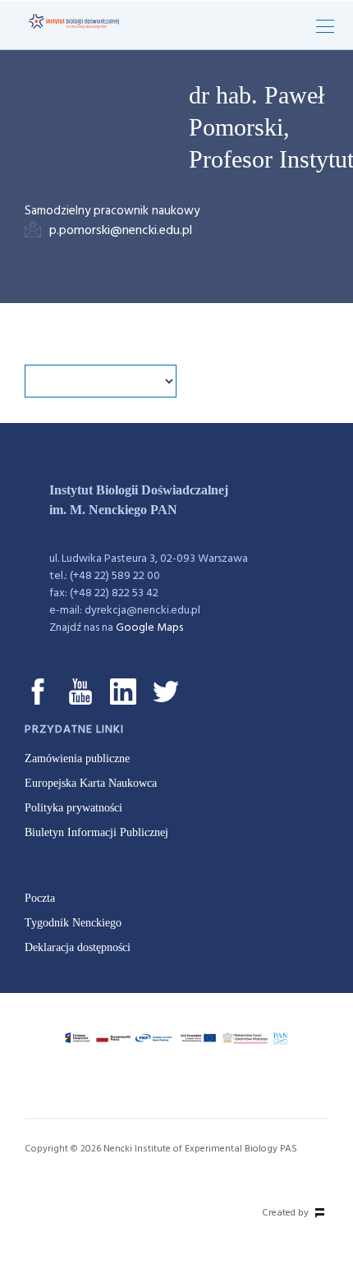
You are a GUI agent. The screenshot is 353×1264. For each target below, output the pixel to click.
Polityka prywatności (73, 808)
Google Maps (149, 627)
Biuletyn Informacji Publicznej (96, 832)
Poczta (40, 898)
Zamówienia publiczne (77, 758)
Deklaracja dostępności (78, 947)
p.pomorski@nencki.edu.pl (120, 230)
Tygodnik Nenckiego (73, 923)
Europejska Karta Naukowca (91, 783)
